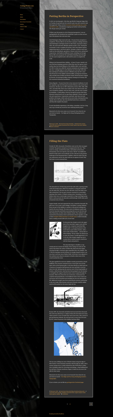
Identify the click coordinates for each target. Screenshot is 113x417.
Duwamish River (66, 125)
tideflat (58, 394)
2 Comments (65, 394)
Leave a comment (54, 126)
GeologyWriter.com (27, 6)
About (21, 17)
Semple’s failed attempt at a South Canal (65, 216)
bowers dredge (58, 392)
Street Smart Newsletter (25, 21)
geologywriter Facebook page (75, 382)
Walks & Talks (23, 26)
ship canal (79, 125)
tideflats (84, 125)
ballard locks (79, 123)
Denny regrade (58, 125)
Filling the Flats (58, 140)
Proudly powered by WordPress (56, 413)
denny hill (51, 125)
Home (21, 14)
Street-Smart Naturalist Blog (67, 123)
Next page (91, 404)
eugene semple (78, 392)
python (54, 394)
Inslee (71, 125)
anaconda (51, 392)
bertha (83, 123)
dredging (64, 392)
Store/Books (23, 19)
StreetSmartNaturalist (79, 391)
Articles (22, 24)
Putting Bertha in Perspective (66, 16)
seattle (75, 125)
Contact (22, 29)
